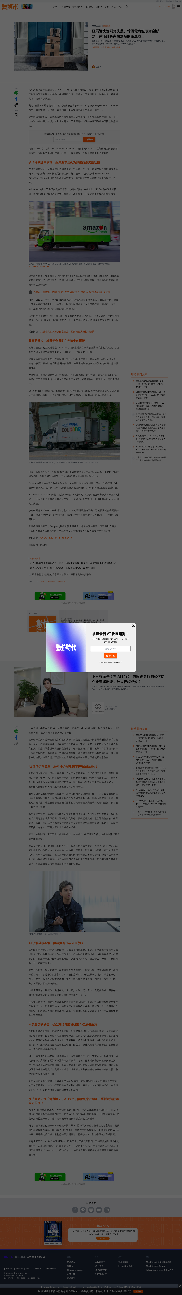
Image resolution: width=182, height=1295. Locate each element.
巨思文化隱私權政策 (115, 662)
